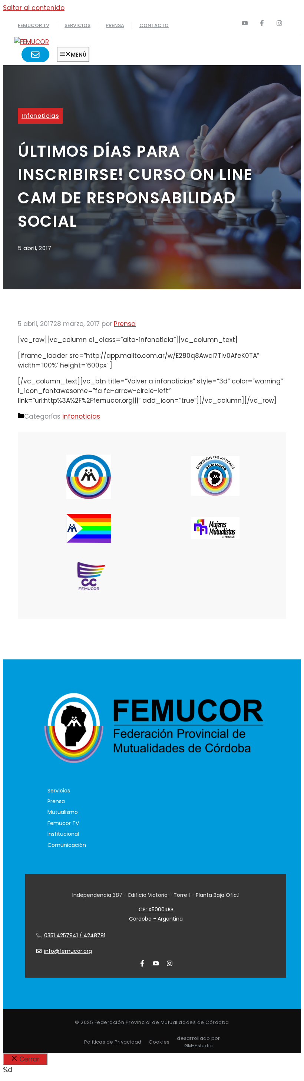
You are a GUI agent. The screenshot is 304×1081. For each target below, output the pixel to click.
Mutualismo (62, 812)
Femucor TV (63, 823)
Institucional (63, 834)
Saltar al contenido (34, 7)
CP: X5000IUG (156, 909)
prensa (115, 25)
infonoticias (40, 116)
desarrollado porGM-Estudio (198, 1042)
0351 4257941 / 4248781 (74, 935)
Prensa (56, 801)
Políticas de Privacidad (113, 1041)
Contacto (154, 25)
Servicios (77, 25)
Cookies (159, 1041)
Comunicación (66, 845)
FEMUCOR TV (33, 25)
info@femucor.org (68, 951)
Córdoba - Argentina (156, 918)
